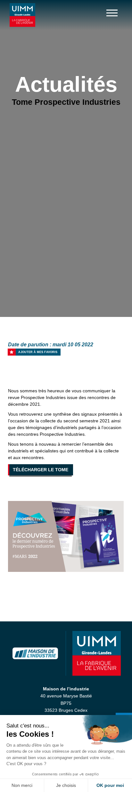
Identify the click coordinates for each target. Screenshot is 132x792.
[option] (66, 536)
